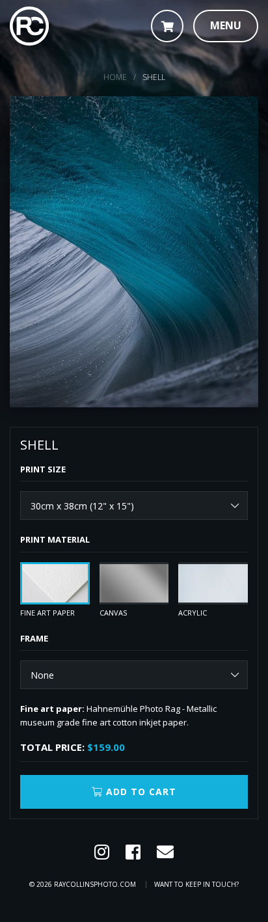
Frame (34, 638)
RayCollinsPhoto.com (95, 884)
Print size (43, 469)
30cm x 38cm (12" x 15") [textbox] (82, 506)
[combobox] (134, 505)
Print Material (55, 539)
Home (115, 77)
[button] (225, 26)
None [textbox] (42, 675)
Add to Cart (139, 791)
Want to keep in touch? (196, 884)
